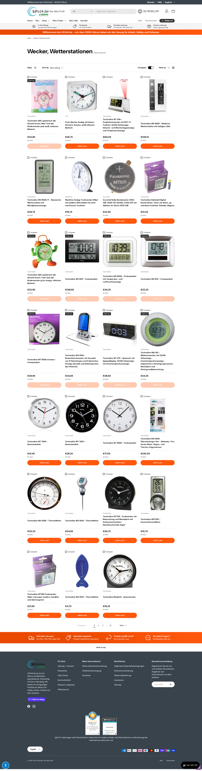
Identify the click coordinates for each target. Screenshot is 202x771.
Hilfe (140, 20)
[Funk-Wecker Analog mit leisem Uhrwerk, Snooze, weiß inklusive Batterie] (82, 96)
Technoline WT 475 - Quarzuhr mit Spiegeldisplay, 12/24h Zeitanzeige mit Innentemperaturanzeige (119, 361)
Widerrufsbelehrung (122, 675)
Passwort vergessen (66, 685)
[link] (80, 625)
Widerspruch (63, 689)
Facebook (86, 675)
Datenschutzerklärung (123, 671)
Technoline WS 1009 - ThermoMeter (82, 520)
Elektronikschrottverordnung (94, 666)
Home (30, 20)
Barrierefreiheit (64, 680)
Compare (142, 67)
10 (110, 625)
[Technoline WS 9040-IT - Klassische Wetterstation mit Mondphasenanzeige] (44, 177)
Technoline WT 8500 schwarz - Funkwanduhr (41, 361)
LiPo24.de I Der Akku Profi (44, 761)
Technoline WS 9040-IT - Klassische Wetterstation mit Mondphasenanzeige (44, 203)
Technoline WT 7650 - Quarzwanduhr (37, 443)
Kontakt (84, 20)
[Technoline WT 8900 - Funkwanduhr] (120, 415)
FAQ (160, 2)
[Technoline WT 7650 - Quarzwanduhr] (44, 415)
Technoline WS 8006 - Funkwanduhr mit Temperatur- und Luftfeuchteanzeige (119, 279)
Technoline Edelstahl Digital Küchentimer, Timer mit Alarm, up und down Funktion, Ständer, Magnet (157, 203)
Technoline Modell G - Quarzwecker (119, 597)
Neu (37, 20)
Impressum (119, 680)
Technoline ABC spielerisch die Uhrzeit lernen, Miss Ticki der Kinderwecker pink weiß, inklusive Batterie (42, 125)
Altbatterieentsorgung (91, 671)
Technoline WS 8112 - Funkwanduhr (157, 279)
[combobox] (103, 11)
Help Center (63, 675)
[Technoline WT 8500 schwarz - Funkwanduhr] (44, 329)
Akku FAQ (73, 20)
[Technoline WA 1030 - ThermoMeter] (82, 571)
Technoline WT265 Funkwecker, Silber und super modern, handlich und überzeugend (43, 597)
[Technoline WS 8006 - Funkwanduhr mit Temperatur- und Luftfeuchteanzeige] (120, 252)
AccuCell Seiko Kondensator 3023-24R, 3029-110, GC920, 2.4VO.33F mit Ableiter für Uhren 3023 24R (120, 203)
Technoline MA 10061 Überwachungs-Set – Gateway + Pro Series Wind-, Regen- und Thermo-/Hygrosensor (157, 442)
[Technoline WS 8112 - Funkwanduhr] (158, 252)
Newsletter (62, 671)
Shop (44, 20)
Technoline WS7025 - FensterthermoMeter (150, 520)
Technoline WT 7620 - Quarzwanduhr (75, 443)
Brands (150, 2)
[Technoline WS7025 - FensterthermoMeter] (158, 493)
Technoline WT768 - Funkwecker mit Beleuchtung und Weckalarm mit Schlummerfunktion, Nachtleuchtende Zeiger (120, 520)
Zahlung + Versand (66, 666)
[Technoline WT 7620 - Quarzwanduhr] (82, 415)
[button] (173, 10)
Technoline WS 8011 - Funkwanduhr (81, 279)
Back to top (101, 647)
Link (111, 740)
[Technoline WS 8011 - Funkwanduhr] (82, 252)
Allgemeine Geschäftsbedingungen (129, 666)
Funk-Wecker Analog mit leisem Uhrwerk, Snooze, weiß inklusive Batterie (80, 125)
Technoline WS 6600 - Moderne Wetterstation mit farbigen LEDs (155, 125)
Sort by (45, 67)
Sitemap (117, 685)
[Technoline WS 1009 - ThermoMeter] (82, 493)
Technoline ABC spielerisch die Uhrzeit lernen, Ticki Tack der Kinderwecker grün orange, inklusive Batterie (44, 279)
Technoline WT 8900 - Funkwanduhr (119, 443)
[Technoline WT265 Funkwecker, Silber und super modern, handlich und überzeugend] (44, 571)
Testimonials (151, 20)
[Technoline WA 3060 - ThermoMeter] (44, 493)
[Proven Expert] (110, 726)
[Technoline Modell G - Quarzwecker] (120, 571)
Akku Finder (57, 20)
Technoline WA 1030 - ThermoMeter (82, 597)
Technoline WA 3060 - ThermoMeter (44, 520)
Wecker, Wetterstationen (41, 38)
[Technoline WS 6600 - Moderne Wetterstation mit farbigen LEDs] (158, 96)
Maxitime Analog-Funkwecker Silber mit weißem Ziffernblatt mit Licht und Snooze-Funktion (81, 203)
